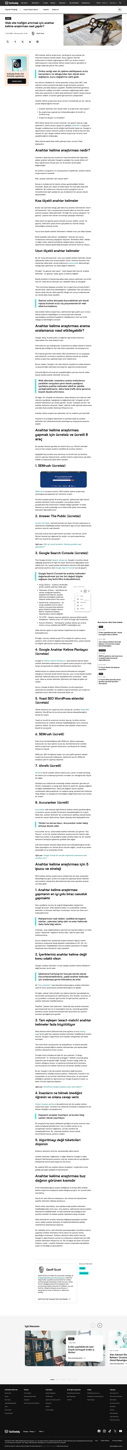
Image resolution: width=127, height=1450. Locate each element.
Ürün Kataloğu (49, 1410)
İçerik (82, 1268)
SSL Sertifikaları (74, 3)
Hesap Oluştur (91, 1399)
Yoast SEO (84, 710)
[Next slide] (99, 1325)
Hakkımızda (8, 1393)
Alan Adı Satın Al (114, 1393)
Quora (53, 1104)
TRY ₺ (41, 1431)
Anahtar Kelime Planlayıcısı (55, 661)
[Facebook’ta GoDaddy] (99, 1432)
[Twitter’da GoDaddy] (115, 1432)
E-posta (45, 3)
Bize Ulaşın (8, 1399)
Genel (8, 18)
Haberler (46, 9)
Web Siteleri (113, 1399)
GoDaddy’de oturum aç (93, 1393)
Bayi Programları (71, 1396)
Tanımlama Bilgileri (117, 1440)
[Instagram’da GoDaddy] (104, 1432)
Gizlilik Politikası (105, 1440)
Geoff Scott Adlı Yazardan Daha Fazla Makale (53, 1299)
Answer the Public (42, 523)
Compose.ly (60, 1278)
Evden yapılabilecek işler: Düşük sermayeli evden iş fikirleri (81, 1349)
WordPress (113, 1406)
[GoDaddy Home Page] (12, 1431)
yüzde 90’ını (76, 125)
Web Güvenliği (114, 1413)
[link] (15, 41)
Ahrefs (38, 773)
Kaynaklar (26, 1399)
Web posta (48, 1403)
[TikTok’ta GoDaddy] (109, 1432)
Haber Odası (8, 1410)
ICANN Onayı (49, 1396)
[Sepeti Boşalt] (120, 3)
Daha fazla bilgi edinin (75, 1358)
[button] (52, 1379)
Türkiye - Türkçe (28, 1431)
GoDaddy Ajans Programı (73, 1393)
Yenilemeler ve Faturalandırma (95, 1396)
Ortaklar (69, 1399)
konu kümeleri (44, 985)
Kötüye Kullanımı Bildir (30, 1396)
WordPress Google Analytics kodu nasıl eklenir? (62, 1087)
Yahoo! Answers (41, 1104)
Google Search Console (65, 568)
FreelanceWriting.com (46, 1278)
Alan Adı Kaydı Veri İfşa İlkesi (31, 1403)
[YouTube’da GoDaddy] (120, 1432)
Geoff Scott (40, 33)
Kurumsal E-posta (114, 1403)
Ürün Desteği (27, 1393)
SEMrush (39, 491)
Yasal (6, 1406)
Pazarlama (84, 1273)
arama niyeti (73, 263)
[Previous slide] (93, 1325)
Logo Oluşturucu (114, 1416)
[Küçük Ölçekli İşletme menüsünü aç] (39, 9)
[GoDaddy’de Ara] (120, 9)
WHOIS (48, 1406)
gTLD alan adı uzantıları (116, 1396)
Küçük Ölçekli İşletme (31, 9)
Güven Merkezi (9, 1413)
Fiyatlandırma (86, 3)
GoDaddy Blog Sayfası (10, 1403)
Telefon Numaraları (115, 1420)
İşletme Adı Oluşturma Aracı (53, 1399)
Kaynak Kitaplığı (11, 10)
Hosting (112, 1410)
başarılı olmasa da (59, 560)
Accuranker (40, 809)
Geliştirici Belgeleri (51, 1393)
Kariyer (7, 1396)
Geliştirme (55, 9)
